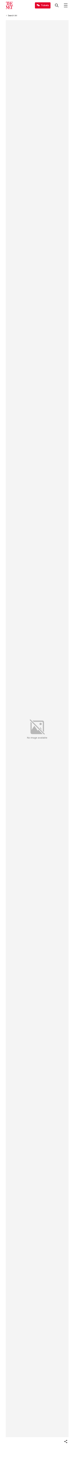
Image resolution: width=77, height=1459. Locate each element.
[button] (66, 1441)
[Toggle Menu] (66, 5)
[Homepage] (9, 5)
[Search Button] (57, 5)
